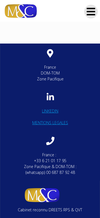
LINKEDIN (50, 111)
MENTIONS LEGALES (50, 122)
